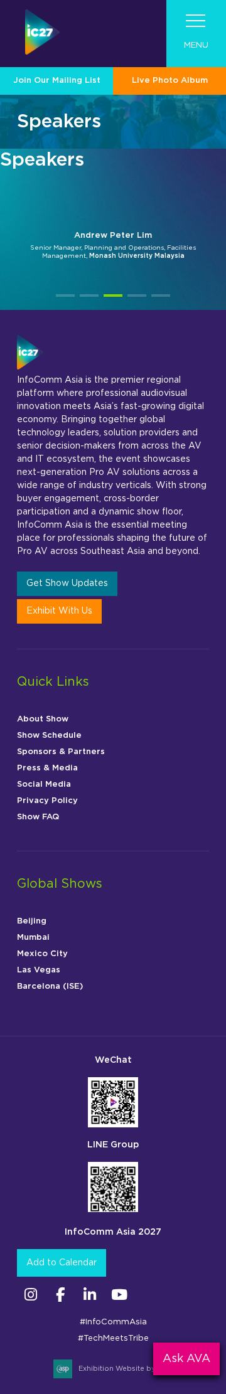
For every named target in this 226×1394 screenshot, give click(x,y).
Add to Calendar (61, 1262)
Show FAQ (38, 817)
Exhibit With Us (59, 611)
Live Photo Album (170, 81)
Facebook (59, 1294)
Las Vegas (38, 970)
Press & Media (47, 768)
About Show (42, 719)
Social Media (44, 784)
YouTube (118, 1294)
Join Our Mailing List (56, 81)
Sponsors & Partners (61, 752)
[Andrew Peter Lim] (113, 196)
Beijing (31, 921)
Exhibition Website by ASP (125, 1368)
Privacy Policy (47, 801)
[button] (65, 295)
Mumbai (33, 938)
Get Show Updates (67, 583)
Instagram (30, 1294)
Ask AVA (186, 1359)
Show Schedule (49, 736)
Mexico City (42, 954)
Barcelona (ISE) (50, 986)
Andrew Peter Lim (113, 235)
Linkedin (89, 1294)
